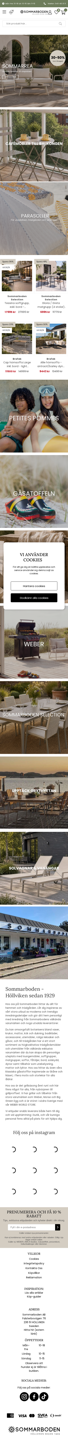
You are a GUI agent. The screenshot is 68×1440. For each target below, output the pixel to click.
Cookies (34, 1259)
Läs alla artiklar (34, 1293)
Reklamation (34, 1277)
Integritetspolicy (34, 1263)
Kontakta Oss (34, 1268)
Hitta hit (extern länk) (34, 1332)
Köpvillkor (34, 1273)
